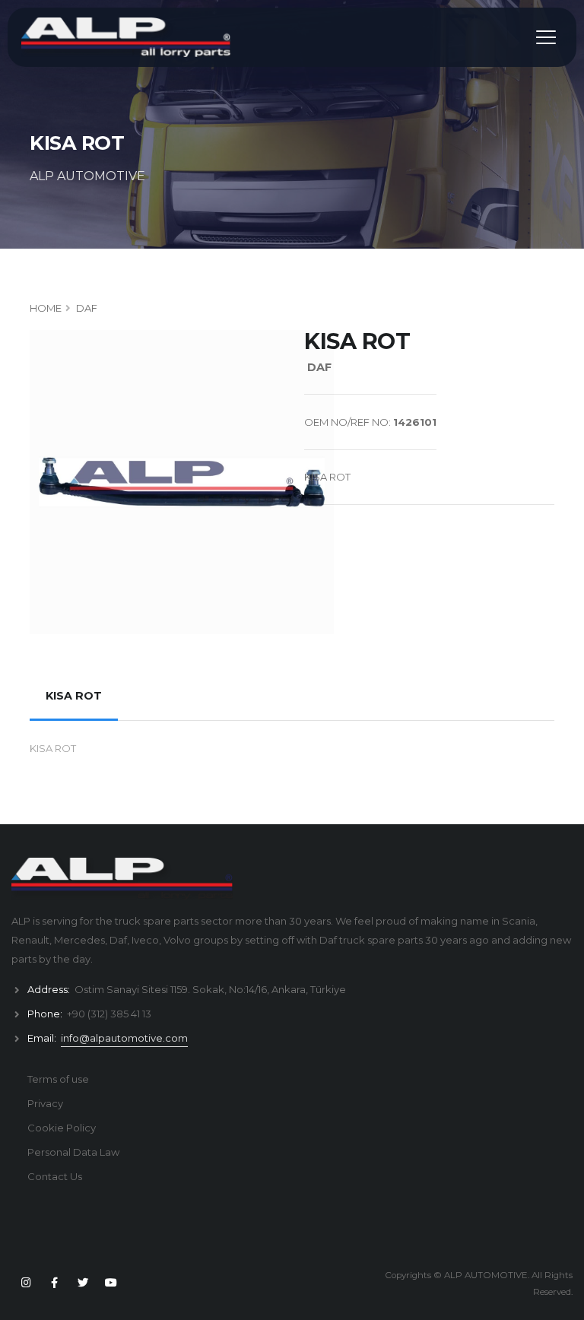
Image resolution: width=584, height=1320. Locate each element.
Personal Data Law (73, 1152)
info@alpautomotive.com (124, 1038)
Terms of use (58, 1079)
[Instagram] (26, 1283)
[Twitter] (83, 1283)
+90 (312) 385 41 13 (109, 1013)
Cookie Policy (61, 1128)
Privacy (45, 1103)
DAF (86, 308)
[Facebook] (54, 1283)
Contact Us (54, 1176)
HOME (46, 308)
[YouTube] (111, 1283)
